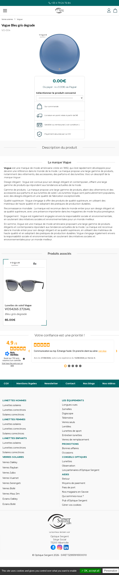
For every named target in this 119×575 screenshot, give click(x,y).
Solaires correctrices (13, 414)
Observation (68, 465)
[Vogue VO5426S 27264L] (24, 292)
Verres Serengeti (11, 483)
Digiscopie (67, 413)
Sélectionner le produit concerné (56, 93)
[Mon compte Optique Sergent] (109, 10)
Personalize (110, 570)
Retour (66, 478)
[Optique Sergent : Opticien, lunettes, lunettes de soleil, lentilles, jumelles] (60, 10)
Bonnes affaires (70, 448)
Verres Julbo (9, 472)
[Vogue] (15, 264)
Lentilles (66, 426)
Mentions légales (26, 383)
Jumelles (67, 409)
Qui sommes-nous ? (73, 496)
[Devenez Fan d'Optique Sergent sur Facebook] (53, 547)
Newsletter (51, 383)
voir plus (102, 351)
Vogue (19, 19)
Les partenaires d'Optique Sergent (80, 470)
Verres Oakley (9, 462)
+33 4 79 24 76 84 (61, 3)
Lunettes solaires (11, 405)
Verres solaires (7, 19)
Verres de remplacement (75, 439)
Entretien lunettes (72, 435)
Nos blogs (89, 383)
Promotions (70, 444)
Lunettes (67, 461)
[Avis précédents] (29, 351)
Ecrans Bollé (9, 504)
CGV (6, 383)
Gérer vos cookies (71, 504)
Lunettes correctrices (14, 410)
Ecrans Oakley (10, 498)
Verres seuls (68, 422)
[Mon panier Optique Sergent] (115, 10)
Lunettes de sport (72, 431)
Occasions (67, 452)
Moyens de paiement (73, 483)
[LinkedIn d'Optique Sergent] (66, 547)
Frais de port (68, 487)
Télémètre (67, 417)
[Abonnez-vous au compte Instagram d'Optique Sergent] (59, 547)
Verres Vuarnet (10, 478)
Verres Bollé (8, 488)
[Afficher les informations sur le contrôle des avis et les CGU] (24, 359)
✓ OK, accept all (90, 570)
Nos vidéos (108, 383)
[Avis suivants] (116, 351)
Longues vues (69, 404)
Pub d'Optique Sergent (74, 500)
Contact (70, 383)
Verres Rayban (10, 467)
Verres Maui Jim (11, 493)
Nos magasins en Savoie (75, 491)
